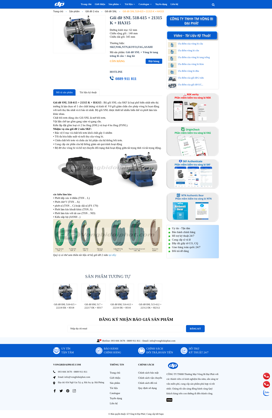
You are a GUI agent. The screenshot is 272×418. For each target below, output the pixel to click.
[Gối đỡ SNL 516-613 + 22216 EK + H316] (122, 292)
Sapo (161, 414)
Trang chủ (115, 372)
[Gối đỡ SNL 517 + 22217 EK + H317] (93, 292)
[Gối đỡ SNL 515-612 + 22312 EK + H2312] (150, 292)
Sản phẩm (115, 382)
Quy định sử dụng (147, 388)
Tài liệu (114, 388)
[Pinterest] (67, 390)
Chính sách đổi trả (147, 382)
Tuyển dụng (116, 398)
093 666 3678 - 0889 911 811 (126, 340)
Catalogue (115, 393)
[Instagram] (74, 390)
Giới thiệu (115, 377)
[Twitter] (61, 390)
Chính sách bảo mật (148, 372)
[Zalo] (266, 392)
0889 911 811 (126, 78)
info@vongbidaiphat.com (162, 340)
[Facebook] (54, 390)
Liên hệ (114, 403)
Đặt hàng (153, 61)
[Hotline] (266, 376)
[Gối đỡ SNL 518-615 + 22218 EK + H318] (65, 292)
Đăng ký (195, 328)
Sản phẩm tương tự (107, 276)
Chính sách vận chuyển (150, 377)
